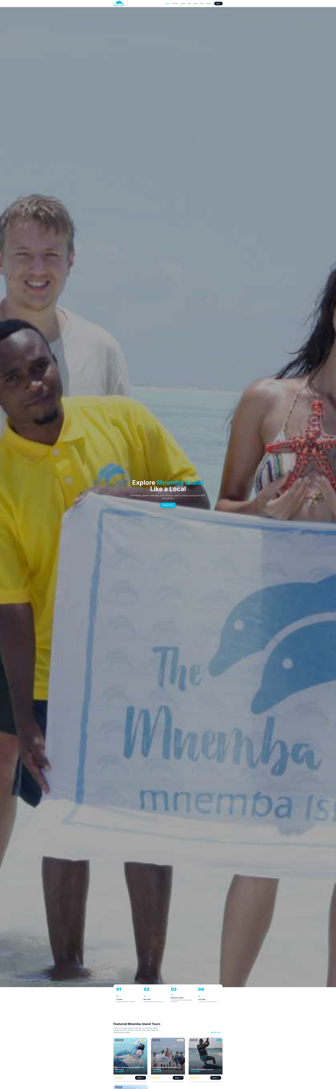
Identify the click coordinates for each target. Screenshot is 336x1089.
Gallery (183, 3)
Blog (189, 3)
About (195, 3)
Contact (208, 3)
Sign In (218, 3)
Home (167, 3)
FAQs (201, 3)
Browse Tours (168, 505)
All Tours (175, 3)
